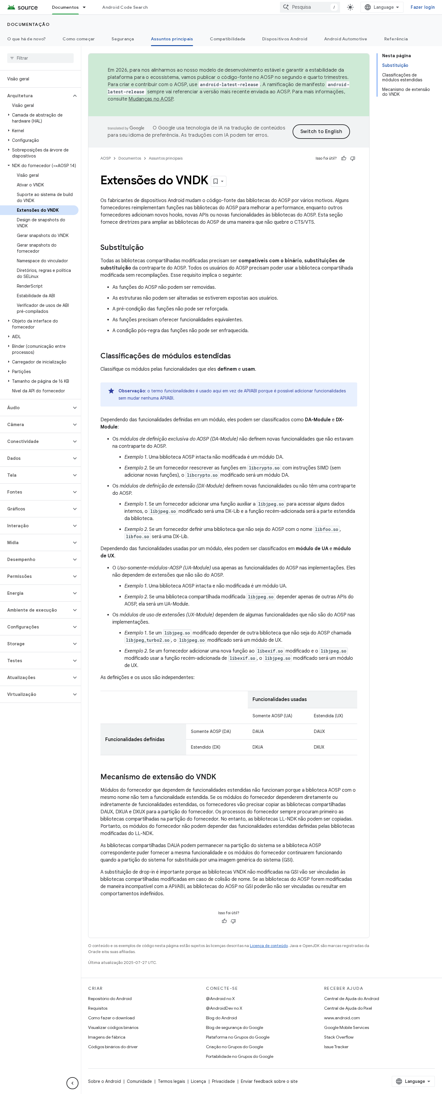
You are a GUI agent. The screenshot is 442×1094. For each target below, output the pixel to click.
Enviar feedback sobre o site (269, 1081)
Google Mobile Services (346, 1027)
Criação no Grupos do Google (234, 1046)
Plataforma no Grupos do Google (237, 1037)
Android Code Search (125, 7)
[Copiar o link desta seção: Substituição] (150, 248)
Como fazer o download (111, 1018)
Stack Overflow (339, 1037)
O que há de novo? (26, 39)
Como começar (79, 39)
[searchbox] (40, 58)
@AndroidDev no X (224, 1008)
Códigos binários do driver (113, 1046)
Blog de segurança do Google (234, 1027)
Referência (396, 39)
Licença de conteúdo (269, 945)
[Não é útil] (352, 158)
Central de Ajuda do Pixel (348, 1008)
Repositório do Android (110, 998)
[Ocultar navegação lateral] (72, 1083)
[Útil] (343, 158)
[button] (35, 96)
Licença (198, 1081)
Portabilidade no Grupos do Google (239, 1056)
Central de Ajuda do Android (351, 998)
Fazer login (423, 7)
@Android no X (220, 998)
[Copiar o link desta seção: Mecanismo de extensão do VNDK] (222, 777)
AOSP (105, 158)
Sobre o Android (104, 1081)
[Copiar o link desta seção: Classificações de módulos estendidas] (237, 356)
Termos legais (171, 1081)
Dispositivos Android (284, 39)
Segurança (123, 39)
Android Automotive (345, 39)
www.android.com (342, 1018)
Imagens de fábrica (106, 1037)
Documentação (28, 24)
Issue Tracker (336, 1046)
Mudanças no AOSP (150, 99)
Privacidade (223, 1081)
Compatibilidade (227, 39)
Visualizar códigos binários (113, 1027)
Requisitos (97, 1008)
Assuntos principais (172, 39)
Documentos (65, 7)
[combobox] (310, 7)
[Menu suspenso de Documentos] (87, 7)
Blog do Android (221, 1018)
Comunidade (139, 1081)
